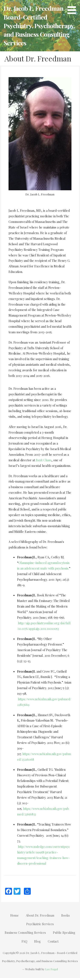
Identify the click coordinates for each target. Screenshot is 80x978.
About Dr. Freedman (40, 915)
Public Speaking (64, 932)
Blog (37, 941)
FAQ (24, 941)
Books (65, 915)
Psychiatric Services (40, 924)
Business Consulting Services (25, 932)
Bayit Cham (43, 460)
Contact (53, 941)
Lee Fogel (51, 969)
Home (14, 915)
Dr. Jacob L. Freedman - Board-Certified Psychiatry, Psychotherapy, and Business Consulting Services (39, 25)
